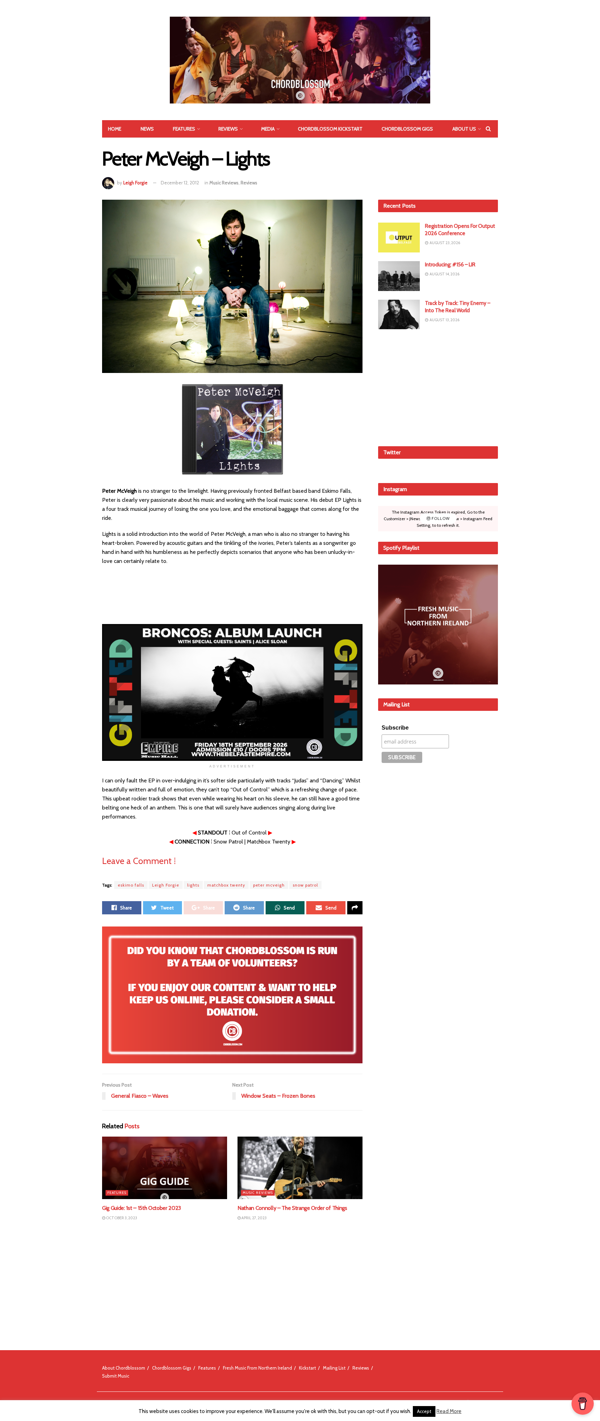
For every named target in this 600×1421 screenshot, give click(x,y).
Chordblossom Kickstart (330, 129)
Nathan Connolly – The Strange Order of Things (292, 1208)
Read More (448, 1411)
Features (184, 129)
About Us (464, 129)
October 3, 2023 (121, 1217)
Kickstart (307, 1368)
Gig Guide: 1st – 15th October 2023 (141, 1208)
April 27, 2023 (254, 1217)
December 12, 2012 (180, 182)
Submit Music (115, 1376)
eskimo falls (131, 885)
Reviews (228, 129)
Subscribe (395, 728)
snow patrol (305, 885)
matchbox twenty (226, 885)
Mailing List (334, 1368)
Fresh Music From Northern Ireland (257, 1368)
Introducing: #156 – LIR (450, 264)
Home (114, 129)
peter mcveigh (269, 885)
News (147, 129)
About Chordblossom (123, 1368)
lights (193, 885)
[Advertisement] (438, 386)
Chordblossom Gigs (407, 129)
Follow (440, 518)
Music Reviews (224, 182)
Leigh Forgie (135, 182)
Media (268, 129)
